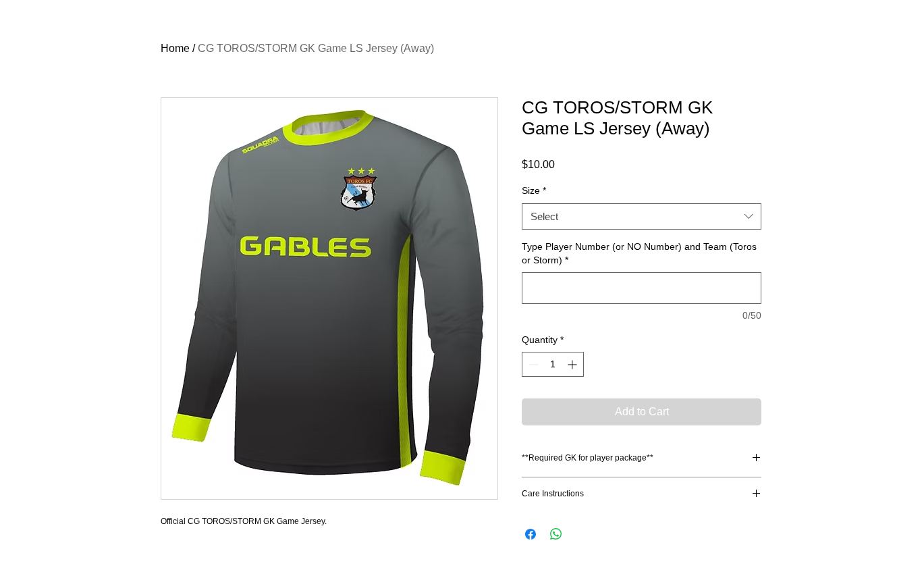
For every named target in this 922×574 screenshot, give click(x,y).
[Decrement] (532, 364)
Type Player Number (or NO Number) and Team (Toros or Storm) (639, 253)
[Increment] (573, 364)
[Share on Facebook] (530, 534)
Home (175, 48)
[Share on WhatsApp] (556, 534)
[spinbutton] (553, 364)
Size (534, 190)
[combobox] (641, 216)
